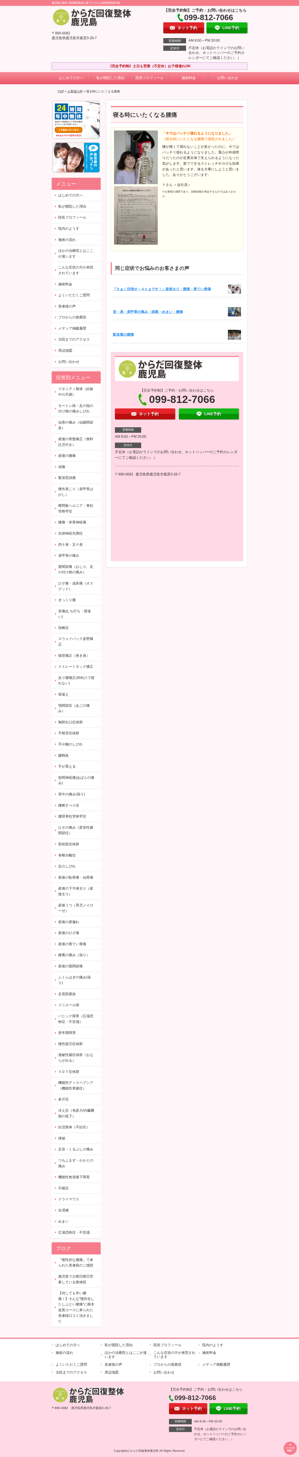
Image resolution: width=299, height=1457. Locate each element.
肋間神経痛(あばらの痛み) (76, 780)
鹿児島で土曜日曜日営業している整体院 (75, 1279)
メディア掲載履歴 (72, 328)
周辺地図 (65, 350)
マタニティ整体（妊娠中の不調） (75, 391)
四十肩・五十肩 (70, 544)
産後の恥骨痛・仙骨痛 (75, 877)
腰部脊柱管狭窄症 (72, 816)
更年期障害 (67, 1033)
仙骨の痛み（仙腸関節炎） (75, 425)
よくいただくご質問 (74, 295)
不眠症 (63, 1188)
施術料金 (189, 78)
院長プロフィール (149, 78)
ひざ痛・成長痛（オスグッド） (75, 586)
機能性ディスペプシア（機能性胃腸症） (75, 1085)
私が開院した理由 (110, 78)
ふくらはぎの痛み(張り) (74, 980)
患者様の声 (67, 306)
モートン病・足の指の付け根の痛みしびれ (75, 408)
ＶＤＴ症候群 (68, 1072)
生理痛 (63, 1210)
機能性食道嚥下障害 (74, 1177)
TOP (61, 91)
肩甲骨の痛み (68, 555)
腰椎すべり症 (68, 805)
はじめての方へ (71, 78)
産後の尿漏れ (68, 922)
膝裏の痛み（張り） (74, 955)
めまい (63, 1221)
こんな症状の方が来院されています (75, 270)
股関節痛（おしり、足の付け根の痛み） (75, 569)
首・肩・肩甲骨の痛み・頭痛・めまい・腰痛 (148, 312)
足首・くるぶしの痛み (75, 1149)
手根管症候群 (68, 733)
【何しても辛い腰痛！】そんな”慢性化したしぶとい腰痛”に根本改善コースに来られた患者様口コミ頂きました (76, 1307)
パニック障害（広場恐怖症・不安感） (75, 1019)
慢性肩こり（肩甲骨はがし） (75, 491)
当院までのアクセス (74, 339)
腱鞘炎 (63, 755)
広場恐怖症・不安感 (74, 1232)
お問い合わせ (227, 78)
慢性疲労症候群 (70, 1044)
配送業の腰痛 (123, 334)
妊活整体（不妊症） (74, 1127)
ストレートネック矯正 (75, 666)
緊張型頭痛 (67, 478)
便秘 (61, 1138)
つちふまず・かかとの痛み (75, 1163)
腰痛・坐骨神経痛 (72, 522)
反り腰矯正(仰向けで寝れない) (76, 680)
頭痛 (61, 467)
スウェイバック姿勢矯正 (75, 641)
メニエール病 (68, 1005)
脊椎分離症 (67, 855)
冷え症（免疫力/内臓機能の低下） (76, 1113)
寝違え (63, 694)
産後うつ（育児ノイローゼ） (75, 908)
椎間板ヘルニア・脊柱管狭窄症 (75, 508)
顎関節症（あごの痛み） (74, 708)
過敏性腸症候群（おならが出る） (75, 1057)
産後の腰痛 (67, 455)
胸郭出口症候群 (70, 722)
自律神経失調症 (70, 533)
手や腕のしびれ (70, 744)
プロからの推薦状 (72, 317)
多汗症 (63, 1099)
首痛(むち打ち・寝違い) (74, 614)
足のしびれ (67, 866)
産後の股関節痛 (70, 966)
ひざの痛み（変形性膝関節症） (75, 830)
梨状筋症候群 (68, 844)
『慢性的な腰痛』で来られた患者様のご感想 (75, 1262)
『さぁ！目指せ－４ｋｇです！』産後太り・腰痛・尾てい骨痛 (162, 289)
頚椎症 (63, 628)
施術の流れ (67, 240)
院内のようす (68, 228)
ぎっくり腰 (67, 600)
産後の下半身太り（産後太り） (75, 891)
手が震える (67, 766)
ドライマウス (68, 1199)
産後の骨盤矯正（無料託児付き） (75, 442)
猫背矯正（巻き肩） (74, 655)
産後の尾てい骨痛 (72, 944)
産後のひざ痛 (68, 933)
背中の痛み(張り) (71, 794)
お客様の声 (75, 91)
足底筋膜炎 (67, 994)
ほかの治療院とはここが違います (75, 253)
